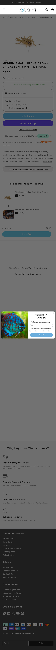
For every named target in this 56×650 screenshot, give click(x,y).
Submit (41, 335)
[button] (46, 10)
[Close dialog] (53, 313)
